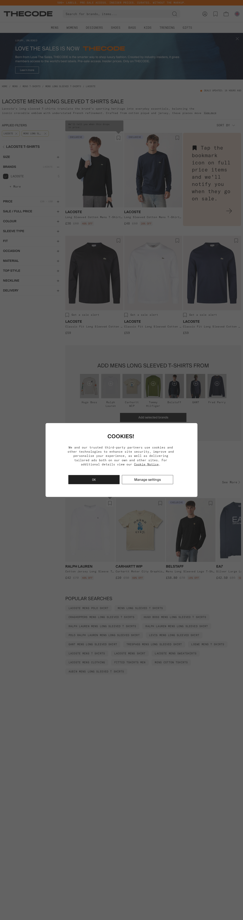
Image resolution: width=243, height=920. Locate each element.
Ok (94, 480)
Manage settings (147, 479)
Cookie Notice (146, 464)
